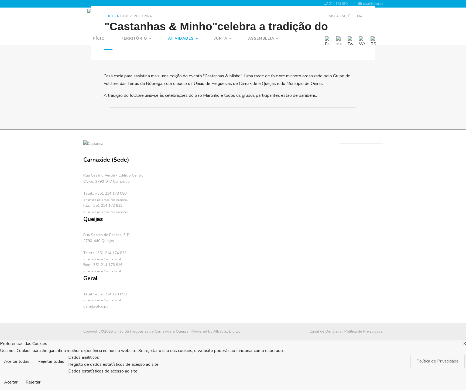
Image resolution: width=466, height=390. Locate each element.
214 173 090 (338, 3)
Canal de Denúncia (325, 331)
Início (98, 38)
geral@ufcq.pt (373, 3)
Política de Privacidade (363, 331)
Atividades (181, 38)
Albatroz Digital (226, 331)
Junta (220, 38)
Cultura (111, 16)
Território (134, 38)
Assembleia (261, 38)
